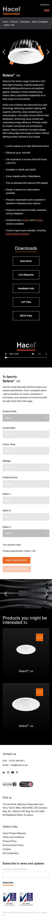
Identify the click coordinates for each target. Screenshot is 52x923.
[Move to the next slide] (46, 593)
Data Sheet (26, 261)
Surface (26, 220)
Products (14, 21)
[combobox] (26, 418)
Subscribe (8, 883)
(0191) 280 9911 (17, 760)
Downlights (25, 21)
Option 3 (7, 526)
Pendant (39, 220)
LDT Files (26, 302)
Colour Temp (9, 444)
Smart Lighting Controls (17, 233)
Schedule (44, 4)
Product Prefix (10, 411)
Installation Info (26, 288)
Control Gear (9, 427)
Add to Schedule (16, 569)
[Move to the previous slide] (5, 593)
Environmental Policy (13, 845)
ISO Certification (11, 853)
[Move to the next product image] (4, 51)
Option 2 (7, 510)
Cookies (7, 849)
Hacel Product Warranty (14, 833)
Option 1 (7, 493)
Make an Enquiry (16, 560)
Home (5, 21)
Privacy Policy (10, 841)
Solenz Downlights (40, 21)
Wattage (7, 460)
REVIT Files (26, 315)
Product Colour (10, 477)
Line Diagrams (26, 274)
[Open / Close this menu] (46, 10)
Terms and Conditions (13, 837)
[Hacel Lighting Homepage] (12, 10)
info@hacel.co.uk (19, 765)
